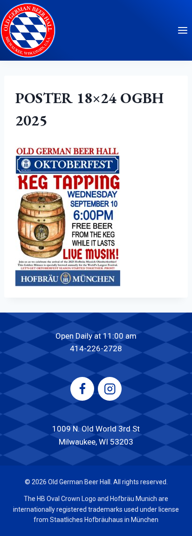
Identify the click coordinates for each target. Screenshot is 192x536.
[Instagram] (110, 389)
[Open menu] (182, 30)
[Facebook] (82, 389)
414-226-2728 (96, 348)
